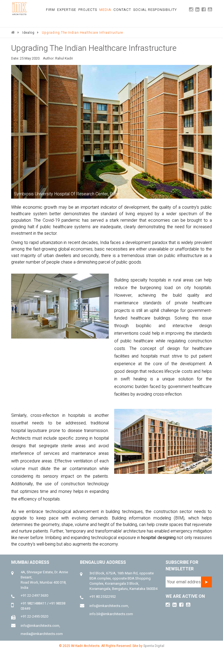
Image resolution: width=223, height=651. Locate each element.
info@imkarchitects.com (40, 625)
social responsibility (155, 9)
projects (87, 9)
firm (50, 9)
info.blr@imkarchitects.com (111, 613)
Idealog (28, 32)
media (105, 9)
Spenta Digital (153, 645)
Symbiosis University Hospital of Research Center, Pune (67, 194)
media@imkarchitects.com (42, 633)
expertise (66, 9)
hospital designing (158, 537)
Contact (122, 9)
